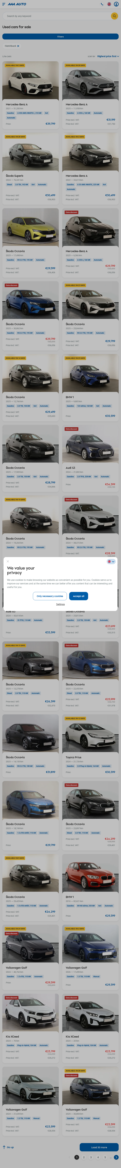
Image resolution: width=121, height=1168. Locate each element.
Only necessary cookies (50, 596)
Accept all (78, 596)
